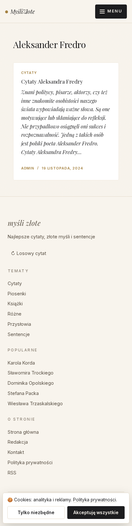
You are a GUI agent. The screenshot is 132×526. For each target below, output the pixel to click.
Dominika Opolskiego (31, 383)
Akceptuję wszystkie (96, 512)
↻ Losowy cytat (28, 253)
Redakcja (18, 442)
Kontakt (16, 452)
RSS (12, 472)
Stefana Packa (23, 393)
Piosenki (17, 293)
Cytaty (29, 72)
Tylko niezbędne (36, 512)
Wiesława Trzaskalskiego (35, 403)
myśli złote (24, 223)
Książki (15, 303)
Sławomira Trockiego (31, 372)
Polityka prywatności (30, 462)
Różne (14, 313)
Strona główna (23, 432)
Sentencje (19, 334)
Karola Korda (21, 363)
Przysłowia (19, 324)
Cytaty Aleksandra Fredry (52, 81)
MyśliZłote (22, 11)
